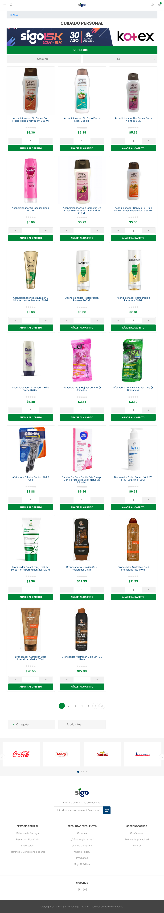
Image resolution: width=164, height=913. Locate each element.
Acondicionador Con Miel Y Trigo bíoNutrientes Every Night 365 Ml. (133, 209)
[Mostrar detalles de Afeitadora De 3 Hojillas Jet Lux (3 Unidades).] (82, 360)
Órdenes (82, 833)
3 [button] (83, 771)
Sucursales (27, 845)
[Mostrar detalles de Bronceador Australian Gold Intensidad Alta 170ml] (133, 539)
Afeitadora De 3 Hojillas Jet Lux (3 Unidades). (82, 388)
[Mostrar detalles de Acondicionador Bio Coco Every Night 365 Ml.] (82, 91)
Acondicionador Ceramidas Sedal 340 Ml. (30, 209)
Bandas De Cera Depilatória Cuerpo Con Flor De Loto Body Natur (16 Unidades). (82, 480)
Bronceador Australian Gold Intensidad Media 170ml (30, 658)
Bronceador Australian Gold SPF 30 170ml (82, 658)
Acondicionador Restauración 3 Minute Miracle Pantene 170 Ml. (31, 299)
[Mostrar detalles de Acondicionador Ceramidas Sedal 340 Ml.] (31, 180)
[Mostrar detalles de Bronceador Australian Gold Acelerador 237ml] (82, 539)
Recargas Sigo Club (27, 839)
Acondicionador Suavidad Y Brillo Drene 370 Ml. (30, 388)
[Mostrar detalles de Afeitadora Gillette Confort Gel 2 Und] (31, 450)
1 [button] (78, 772)
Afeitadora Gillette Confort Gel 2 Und (30, 478)
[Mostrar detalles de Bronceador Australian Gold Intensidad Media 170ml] (31, 629)
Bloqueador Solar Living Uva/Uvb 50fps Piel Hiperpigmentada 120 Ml (30, 568)
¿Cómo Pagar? (82, 851)
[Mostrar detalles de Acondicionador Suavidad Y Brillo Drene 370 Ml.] (31, 360)
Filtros (83, 50)
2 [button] (81, 771)
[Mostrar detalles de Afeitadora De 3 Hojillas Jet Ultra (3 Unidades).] (133, 360)
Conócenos (136, 833)
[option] (21, 754)
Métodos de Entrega (27, 833)
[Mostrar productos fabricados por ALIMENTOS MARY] (61, 754)
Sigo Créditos (82, 864)
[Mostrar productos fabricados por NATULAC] (102, 754)
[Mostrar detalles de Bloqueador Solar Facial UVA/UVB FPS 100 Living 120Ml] (133, 450)
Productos (82, 857)
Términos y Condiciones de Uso (27, 851)
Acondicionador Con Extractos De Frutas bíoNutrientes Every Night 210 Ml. (82, 210)
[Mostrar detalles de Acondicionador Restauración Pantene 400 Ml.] (133, 270)
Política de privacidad (137, 839)
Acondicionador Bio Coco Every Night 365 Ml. (82, 119)
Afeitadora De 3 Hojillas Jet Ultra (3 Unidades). (133, 388)
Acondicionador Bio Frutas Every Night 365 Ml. (133, 119)
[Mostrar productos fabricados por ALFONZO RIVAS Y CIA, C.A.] (142, 754)
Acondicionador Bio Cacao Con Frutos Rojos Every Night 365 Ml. (30, 119)
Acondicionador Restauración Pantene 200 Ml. (82, 299)
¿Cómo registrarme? (82, 839)
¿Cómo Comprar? (82, 845)
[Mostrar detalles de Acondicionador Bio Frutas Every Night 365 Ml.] (133, 91)
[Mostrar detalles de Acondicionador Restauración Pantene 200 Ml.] (82, 270)
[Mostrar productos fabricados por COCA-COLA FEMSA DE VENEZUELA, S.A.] (21, 754)
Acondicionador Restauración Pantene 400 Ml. (133, 299)
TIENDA (14, 14)
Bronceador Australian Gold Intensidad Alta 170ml (133, 568)
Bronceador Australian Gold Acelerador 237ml (82, 568)
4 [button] (86, 771)
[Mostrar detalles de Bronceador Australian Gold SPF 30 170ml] (82, 629)
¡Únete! (137, 845)
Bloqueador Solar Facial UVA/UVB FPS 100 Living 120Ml (133, 478)
